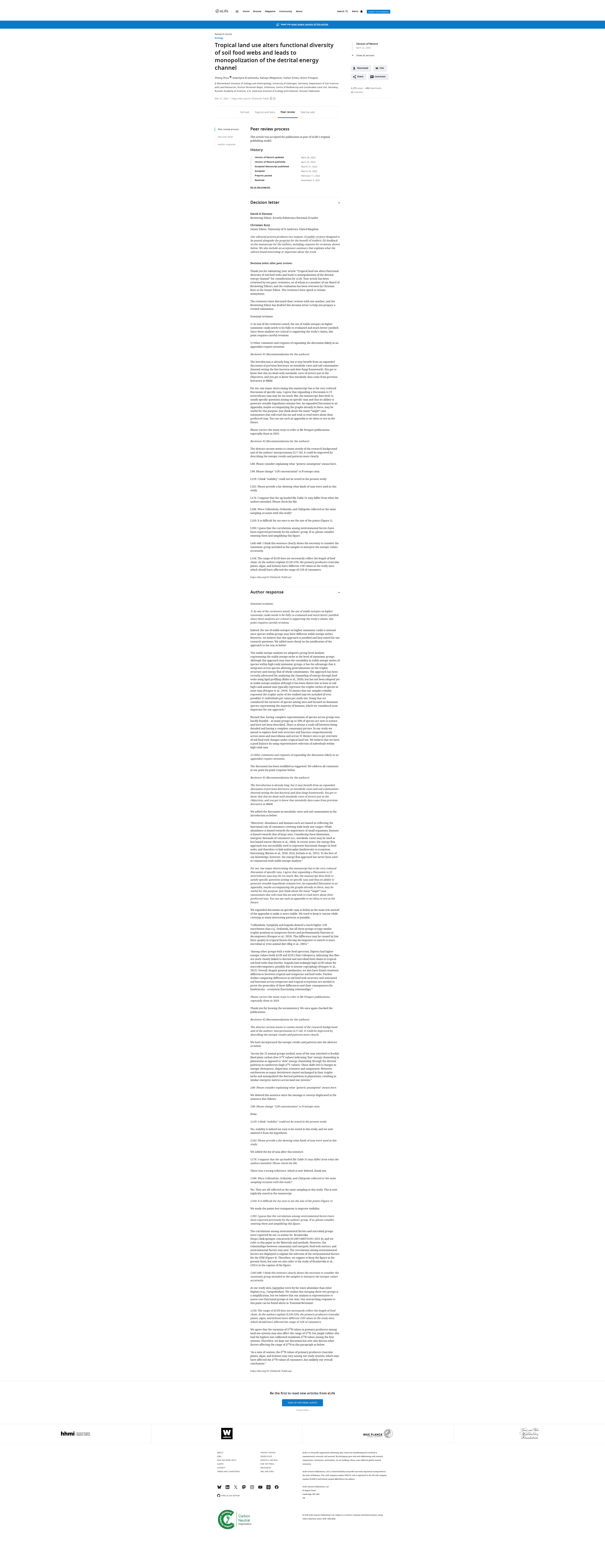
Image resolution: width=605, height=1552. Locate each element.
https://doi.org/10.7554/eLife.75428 (250, 98)
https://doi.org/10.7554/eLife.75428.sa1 (271, 577)
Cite (382, 68)
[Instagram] (252, 1488)
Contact (221, 1467)
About (299, 11)
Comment (381, 77)
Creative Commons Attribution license (361, 1515)
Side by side (308, 112)
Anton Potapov (309, 78)
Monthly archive (269, 1460)
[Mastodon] (244, 1488)
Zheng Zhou (222, 78)
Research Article (223, 34)
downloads (373, 88)
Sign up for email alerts (302, 1402)
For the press (267, 1464)
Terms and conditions (228, 1471)
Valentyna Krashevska (246, 78)
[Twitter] (235, 1488)
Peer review (288, 112)
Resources (265, 1467)
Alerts (355, 11)
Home (246, 11)
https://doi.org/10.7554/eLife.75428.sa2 (271, 1371)
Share (360, 77)
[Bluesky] (219, 1488)
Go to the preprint (260, 187)
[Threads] (268, 1488)
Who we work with (226, 1460)
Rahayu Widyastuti (271, 78)
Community (285, 11)
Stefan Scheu (291, 78)
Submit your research (378, 12)
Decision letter (225, 137)
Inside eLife (266, 1456)
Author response (227, 144)
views (357, 88)
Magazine (270, 11)
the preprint (282, 241)
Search (340, 11)
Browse (257, 11)
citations (357, 92)
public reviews (316, 237)
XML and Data (267, 1471)
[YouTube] (260, 1488)
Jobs (219, 1456)
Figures (265, 112)
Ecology (219, 38)
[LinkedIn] (227, 1488)
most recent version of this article (309, 24)
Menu (237, 11)
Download (362, 68)
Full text (244, 112)
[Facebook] (276, 1488)
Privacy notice (303, 1410)
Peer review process (228, 129)
